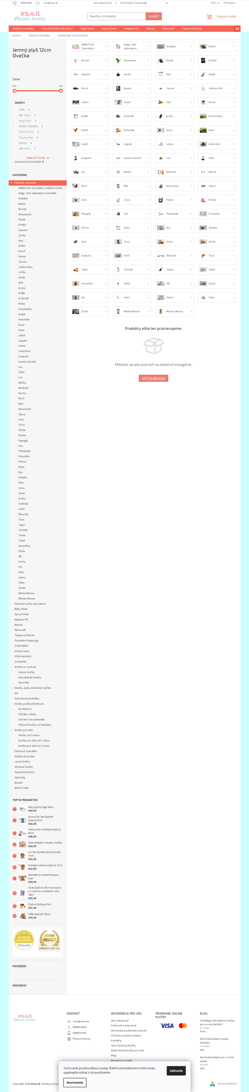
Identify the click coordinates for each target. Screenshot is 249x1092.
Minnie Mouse (26, 593)
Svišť (22, 509)
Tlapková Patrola (24, 635)
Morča (22, 393)
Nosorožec (25, 409)
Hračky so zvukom (25, 667)
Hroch (22, 251)
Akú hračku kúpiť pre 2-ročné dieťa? (217, 1059)
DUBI (24, 110)
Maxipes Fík (21, 620)
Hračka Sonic (22, 651)
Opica (22, 414)
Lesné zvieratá (27, 362)
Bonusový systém (121, 1061)
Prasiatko (24, 456)
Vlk (20, 556)
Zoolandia (20, 662)
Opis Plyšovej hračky (123, 1046)
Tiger (22, 525)
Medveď (23, 388)
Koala (22, 277)
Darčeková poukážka (27, 699)
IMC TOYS (27, 115)
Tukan (22, 535)
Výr (20, 567)
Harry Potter (22, 614)
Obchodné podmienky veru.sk (128, 1031)
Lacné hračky (22, 762)
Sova (21, 488)
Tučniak (23, 530)
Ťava (21, 520)
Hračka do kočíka (25, 757)
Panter (22, 435)
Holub (22, 246)
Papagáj (23, 441)
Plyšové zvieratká (25, 183)
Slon (21, 483)
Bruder (19, 783)
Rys (21, 472)
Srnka (22, 499)
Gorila (22, 235)
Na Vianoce (25, 709)
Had (21, 241)
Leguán (23, 341)
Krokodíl (23, 298)
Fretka (22, 225)
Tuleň (22, 541)
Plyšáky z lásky (27, 714)
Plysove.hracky (82, 1039)
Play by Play (28, 138)
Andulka (23, 199)
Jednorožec (26, 267)
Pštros (22, 462)
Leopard (23, 356)
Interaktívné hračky (30, 678)
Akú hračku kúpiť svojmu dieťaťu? (214, 1041)
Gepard (23, 230)
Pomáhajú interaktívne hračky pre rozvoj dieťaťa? (217, 1022)
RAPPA (25, 143)
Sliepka (23, 477)
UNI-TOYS (27, 149)
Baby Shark (21, 609)
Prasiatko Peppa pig (26, 641)
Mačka (22, 383)
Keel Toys (27, 121)
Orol (21, 420)
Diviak (22, 220)
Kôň (21, 283)
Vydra (22, 562)
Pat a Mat (24, 683)
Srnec (22, 493)
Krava (22, 288)
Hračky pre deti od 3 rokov (34, 746)
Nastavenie (75, 1082)
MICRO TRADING (31, 126)
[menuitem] (23, 29)
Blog (113, 1055)
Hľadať (154, 16)
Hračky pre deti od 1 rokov (34, 741)
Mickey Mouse (27, 599)
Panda (22, 430)
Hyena (22, 256)
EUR (213, 3)
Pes (21, 446)
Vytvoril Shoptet (227, 1084)
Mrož (21, 398)
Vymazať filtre (35, 158)
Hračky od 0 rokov (29, 735)
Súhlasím (176, 1071)
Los (21, 377)
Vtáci (21, 572)
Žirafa (22, 588)
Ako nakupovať (103, 3)
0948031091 (79, 1033)
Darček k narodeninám (32, 720)
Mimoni (19, 625)
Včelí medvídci (23, 656)
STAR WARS (21, 646)
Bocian (22, 209)
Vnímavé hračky (24, 767)
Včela (22, 551)
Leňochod (24, 351)
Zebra (22, 578)
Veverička (24, 546)
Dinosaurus (25, 214)
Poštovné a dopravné (133, 3)
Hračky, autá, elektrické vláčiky (33, 688)
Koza (21, 325)
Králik (22, 293)
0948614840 (79, 1027)
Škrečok (23, 514)
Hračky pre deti (24, 730)
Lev (21, 367)
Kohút (22, 314)
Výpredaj (20, 778)
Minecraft (20, 630)
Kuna (21, 330)
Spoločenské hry (24, 772)
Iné (16, 693)
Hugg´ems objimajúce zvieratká (37, 193)
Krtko (22, 304)
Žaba (21, 583)
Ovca (22, 425)
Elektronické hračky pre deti (127, 1051)
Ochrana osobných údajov (126, 1036)
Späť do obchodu (153, 378)
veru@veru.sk (81, 1021)
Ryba (21, 467)
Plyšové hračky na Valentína (35, 725)
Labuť (22, 335)
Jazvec (23, 262)
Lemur (22, 346)
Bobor (22, 204)
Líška (21, 372)
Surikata (23, 504)
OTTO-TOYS (29, 132)
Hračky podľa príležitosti (29, 704)
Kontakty (116, 1041)
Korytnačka (25, 309)
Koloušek (24, 320)
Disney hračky (27, 672)
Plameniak (25, 451)
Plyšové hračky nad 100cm (30, 604)
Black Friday (22, 788)
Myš (21, 404)
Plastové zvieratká (26, 751)
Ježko (22, 272)
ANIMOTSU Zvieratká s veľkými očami (40, 188)
